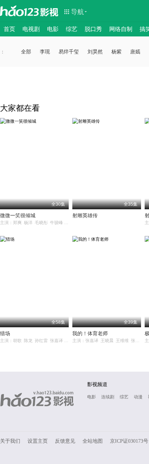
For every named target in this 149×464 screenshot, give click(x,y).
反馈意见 (65, 441)
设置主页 (37, 441)
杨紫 (116, 51)
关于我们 (10, 441)
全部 (26, 51)
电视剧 (31, 29)
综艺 (71, 29)
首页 (9, 29)
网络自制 (120, 29)
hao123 (19, 11)
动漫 (138, 396)
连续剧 (107, 396)
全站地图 (92, 441)
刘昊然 (95, 51)
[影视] (49, 11)
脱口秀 (93, 29)
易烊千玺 (69, 51)
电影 (53, 29)
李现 (45, 51)
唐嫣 (135, 51)
